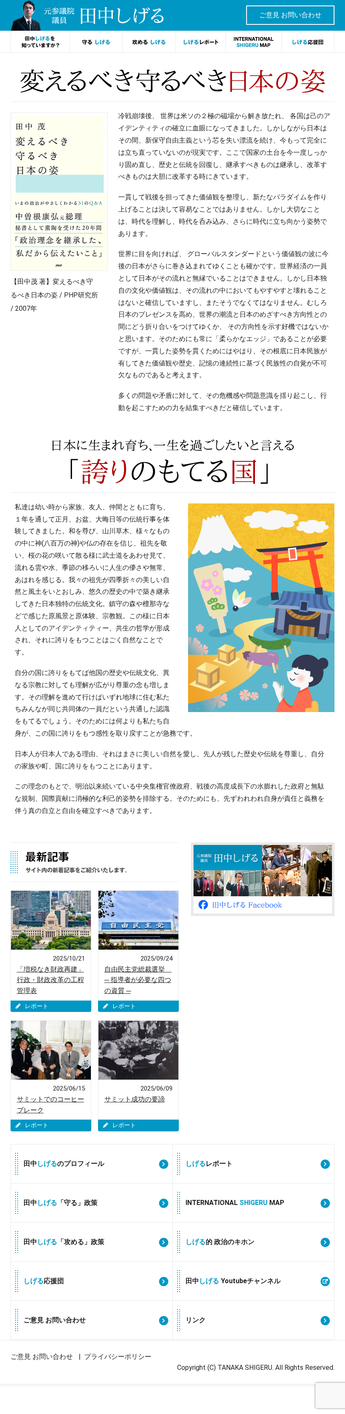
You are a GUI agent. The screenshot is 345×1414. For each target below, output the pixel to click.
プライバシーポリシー (117, 1357)
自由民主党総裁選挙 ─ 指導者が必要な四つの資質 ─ (138, 980)
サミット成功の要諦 (134, 1099)
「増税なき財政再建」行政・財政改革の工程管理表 (50, 980)
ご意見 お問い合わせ (290, 15)
